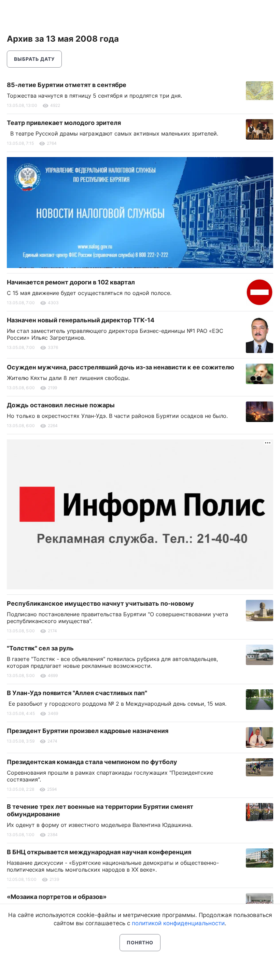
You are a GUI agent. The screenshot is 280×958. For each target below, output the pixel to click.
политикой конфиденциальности (178, 923)
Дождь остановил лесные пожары (61, 405)
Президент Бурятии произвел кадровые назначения (87, 730)
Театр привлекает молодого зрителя (64, 122)
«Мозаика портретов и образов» (57, 896)
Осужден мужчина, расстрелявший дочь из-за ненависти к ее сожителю (120, 367)
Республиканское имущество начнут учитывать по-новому (100, 603)
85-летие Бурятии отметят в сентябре (66, 84)
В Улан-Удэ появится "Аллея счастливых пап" (77, 692)
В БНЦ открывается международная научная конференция (99, 852)
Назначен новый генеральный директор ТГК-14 (80, 320)
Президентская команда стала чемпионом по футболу (92, 761)
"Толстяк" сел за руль (40, 648)
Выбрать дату (34, 59)
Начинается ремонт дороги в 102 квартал (71, 282)
